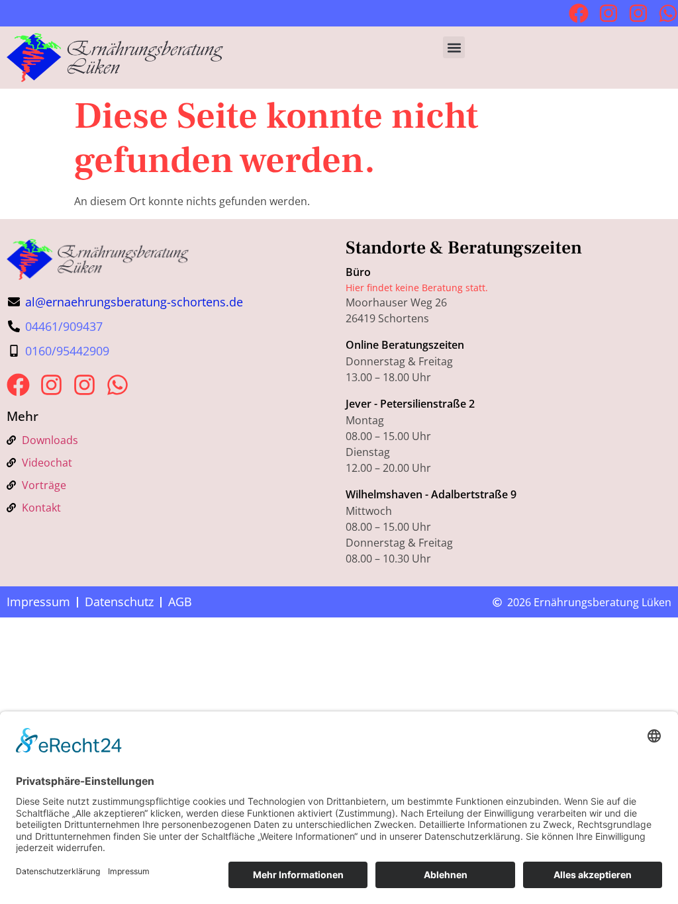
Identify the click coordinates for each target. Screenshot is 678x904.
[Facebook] (579, 13)
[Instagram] (608, 13)
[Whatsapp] (668, 13)
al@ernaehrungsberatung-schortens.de (134, 302)
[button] (454, 47)
